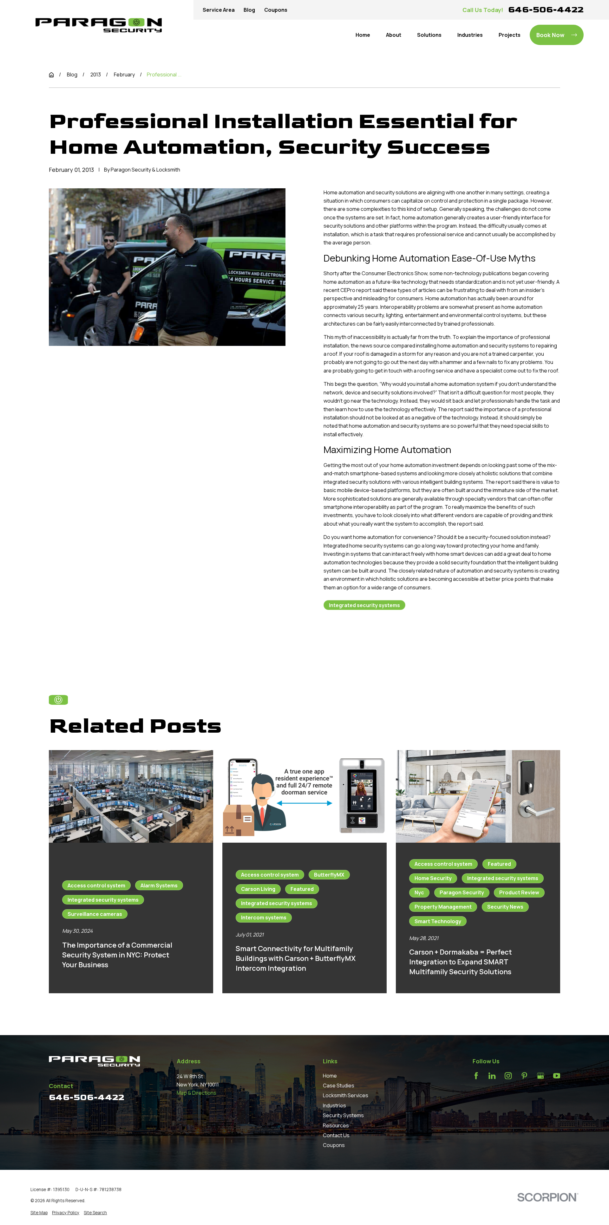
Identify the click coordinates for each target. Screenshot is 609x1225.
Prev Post (357, 641)
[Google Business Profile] (540, 1075)
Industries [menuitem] (470, 34)
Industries (334, 1105)
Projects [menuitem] (510, 34)
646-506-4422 (546, 9)
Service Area (219, 9)
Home (330, 1075)
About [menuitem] (393, 34)
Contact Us (336, 1135)
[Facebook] (476, 1075)
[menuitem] (39, 1213)
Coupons (275, 9)
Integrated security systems (364, 605)
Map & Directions (196, 1092)
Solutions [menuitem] (429, 34)
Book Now (550, 35)
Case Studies (338, 1085)
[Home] (99, 25)
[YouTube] (556, 1075)
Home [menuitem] (363, 34)
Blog (249, 9)
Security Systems (343, 1115)
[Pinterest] (524, 1075)
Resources (336, 1125)
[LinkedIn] (491, 1075)
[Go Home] (51, 74)
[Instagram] (508, 1075)
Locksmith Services (345, 1095)
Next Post (404, 641)
